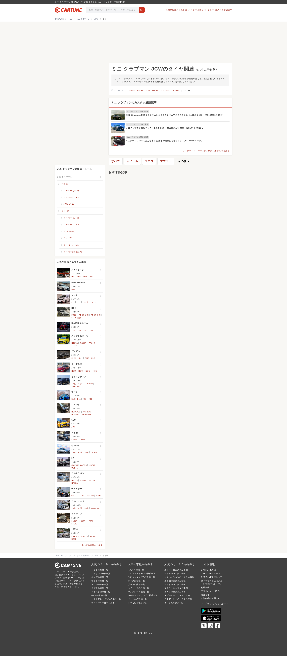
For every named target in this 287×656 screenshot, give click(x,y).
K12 (84, 399)
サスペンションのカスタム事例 (179, 577)
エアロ (149, 161)
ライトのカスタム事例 (175, 584)
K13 (90, 399)
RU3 (93, 358)
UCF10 (94, 452)
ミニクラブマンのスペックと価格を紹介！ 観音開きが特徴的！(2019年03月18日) (165, 128)
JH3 (85, 330)
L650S (74, 521)
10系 (73, 452)
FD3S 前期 (84, 315)
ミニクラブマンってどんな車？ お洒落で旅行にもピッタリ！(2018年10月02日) (164, 141)
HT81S (74, 343)
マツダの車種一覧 (99, 581)
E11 (73, 302)
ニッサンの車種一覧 (100, 573)
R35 (73, 290)
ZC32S (92, 343)
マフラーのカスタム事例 (176, 588)
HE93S (74, 483)
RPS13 (93, 536)
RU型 (73, 358)
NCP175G (76, 412)
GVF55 (83, 465)
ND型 (88, 371)
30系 (80, 384)
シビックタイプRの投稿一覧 (141, 577)
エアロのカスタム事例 (175, 592)
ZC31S (83, 343)
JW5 (73, 427)
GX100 (82, 496)
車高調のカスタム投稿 (175, 581)
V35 (91, 277)
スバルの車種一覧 (99, 584)
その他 (184, 161)
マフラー (165, 161)
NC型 (80, 371)
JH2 (79, 330)
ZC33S (74, 346)
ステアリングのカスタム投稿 (178, 599)
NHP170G (86, 414)
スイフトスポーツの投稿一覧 (141, 573)
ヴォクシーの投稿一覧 (138, 592)
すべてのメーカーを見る (103, 603)
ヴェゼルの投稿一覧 (137, 599)
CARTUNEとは (208, 570)
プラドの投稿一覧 (136, 584)
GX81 (98, 496)
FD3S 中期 (96, 315)
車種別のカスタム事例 (176, 10)
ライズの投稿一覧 (136, 581)
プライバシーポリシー (211, 591)
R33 (79, 277)
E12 (79, 302)
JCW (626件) (151, 90)
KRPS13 (75, 536)
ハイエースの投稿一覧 (138, 588)
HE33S (92, 480)
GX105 (91, 496)
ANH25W (75, 386)
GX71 (74, 496)
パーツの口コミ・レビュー (201, 10)
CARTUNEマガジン (210, 573)
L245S (82, 440)
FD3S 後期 (76, 318)
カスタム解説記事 (223, 10)
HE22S (83, 480)
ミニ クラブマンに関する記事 (137, 111)
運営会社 (205, 595)
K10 (73, 399)
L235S (74, 440)
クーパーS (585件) (169, 90)
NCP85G (75, 414)
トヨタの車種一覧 (99, 570)
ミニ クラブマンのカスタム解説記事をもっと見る (206, 150)
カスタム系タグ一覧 (174, 603)
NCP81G (87, 412)
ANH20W (88, 384)
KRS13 (84, 536)
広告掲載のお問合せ (210, 598)
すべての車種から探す (92, 545)
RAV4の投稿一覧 (136, 570)
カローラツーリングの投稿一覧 (143, 595)
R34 (85, 277)
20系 (73, 384)
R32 (73, 277)
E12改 (85, 302)
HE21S (74, 480)
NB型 (73, 371)
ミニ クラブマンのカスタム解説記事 (134, 102)
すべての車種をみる (137, 603)
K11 (79, 399)
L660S (82, 521)
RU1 (81, 358)
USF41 (74, 468)
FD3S (74, 315)
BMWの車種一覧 (99, 595)
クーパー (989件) (135, 90)
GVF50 (74, 465)
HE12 (93, 302)
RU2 (87, 358)
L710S (74, 524)
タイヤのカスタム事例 (175, 573)
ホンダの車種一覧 (99, 577)
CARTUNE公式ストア (211, 577)
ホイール (132, 161)
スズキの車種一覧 (99, 588)
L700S (91, 521)
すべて (186, 90)
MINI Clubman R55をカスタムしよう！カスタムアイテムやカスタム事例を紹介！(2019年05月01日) (174, 115)
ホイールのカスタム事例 (176, 570)
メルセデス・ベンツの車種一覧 (106, 599)
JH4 (91, 330)
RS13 (73, 539)
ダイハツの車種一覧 (100, 592)
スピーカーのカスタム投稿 (177, 595)
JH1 (73, 330)
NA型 (95, 371)
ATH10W (95, 508)
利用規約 (205, 587)
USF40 (92, 465)
